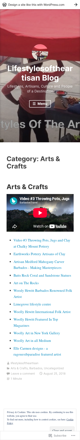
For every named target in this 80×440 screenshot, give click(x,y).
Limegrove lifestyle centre (32, 304)
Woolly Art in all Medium (32, 340)
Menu (42, 104)
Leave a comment (23, 373)
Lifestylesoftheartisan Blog (40, 73)
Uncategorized (54, 368)
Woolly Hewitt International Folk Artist (42, 311)
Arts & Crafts (27, 187)
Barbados (35, 368)
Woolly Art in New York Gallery (37, 333)
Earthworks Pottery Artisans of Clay (39, 253)
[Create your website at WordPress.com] (40, 4)
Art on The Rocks (26, 283)
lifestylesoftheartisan (24, 363)
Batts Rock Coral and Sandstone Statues (42, 275)
